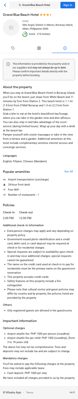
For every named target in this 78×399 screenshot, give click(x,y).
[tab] (13, 48)
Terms (29, 392)
